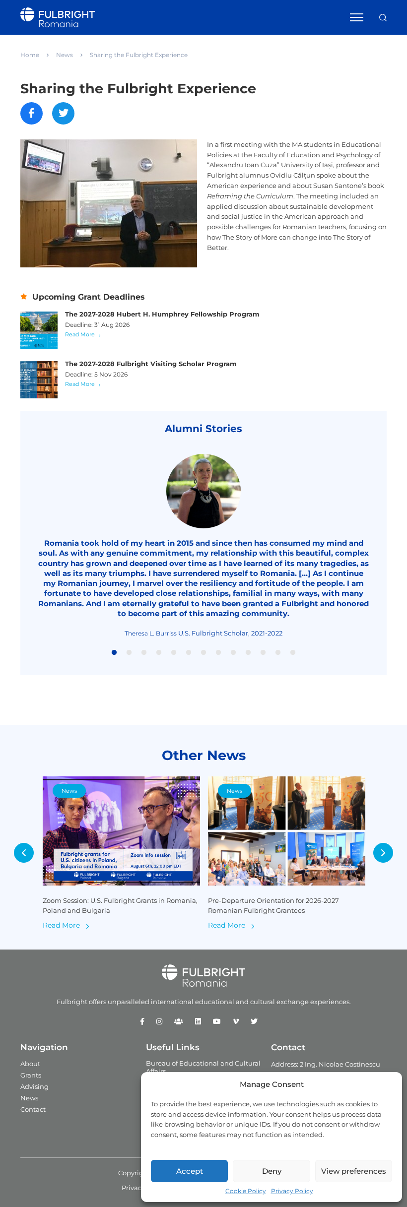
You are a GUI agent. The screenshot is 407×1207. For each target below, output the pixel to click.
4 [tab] (159, 653)
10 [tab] (248, 653)
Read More (80, 334)
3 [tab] (144, 653)
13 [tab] (293, 653)
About (30, 1064)
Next (383, 853)
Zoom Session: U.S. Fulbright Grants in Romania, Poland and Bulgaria (120, 905)
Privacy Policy (292, 1191)
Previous (24, 853)
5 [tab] (174, 653)
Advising (34, 1086)
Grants (30, 1075)
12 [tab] (278, 653)
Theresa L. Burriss (151, 633)
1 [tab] (114, 653)
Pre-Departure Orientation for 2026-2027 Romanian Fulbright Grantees (273, 905)
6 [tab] (189, 653)
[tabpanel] (203, 546)
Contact (33, 1109)
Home (29, 55)
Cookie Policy (245, 1191)
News (64, 55)
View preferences (353, 1171)
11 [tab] (263, 653)
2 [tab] (129, 653)
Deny (271, 1171)
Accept (189, 1171)
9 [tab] (233, 653)
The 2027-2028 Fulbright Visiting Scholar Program (151, 364)
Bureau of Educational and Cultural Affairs (203, 1067)
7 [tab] (203, 653)
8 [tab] (218, 653)
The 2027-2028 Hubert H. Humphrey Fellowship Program (162, 314)
